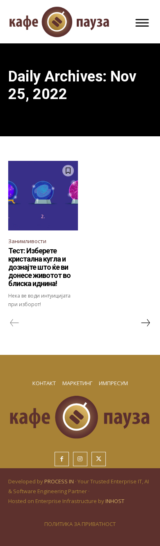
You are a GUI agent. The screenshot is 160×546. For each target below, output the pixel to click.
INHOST (114, 501)
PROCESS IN (59, 481)
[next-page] (145, 323)
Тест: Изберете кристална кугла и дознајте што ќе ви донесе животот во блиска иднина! (39, 266)
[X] (98, 459)
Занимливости (27, 241)
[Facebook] (62, 459)
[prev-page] (14, 323)
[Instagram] (80, 459)
